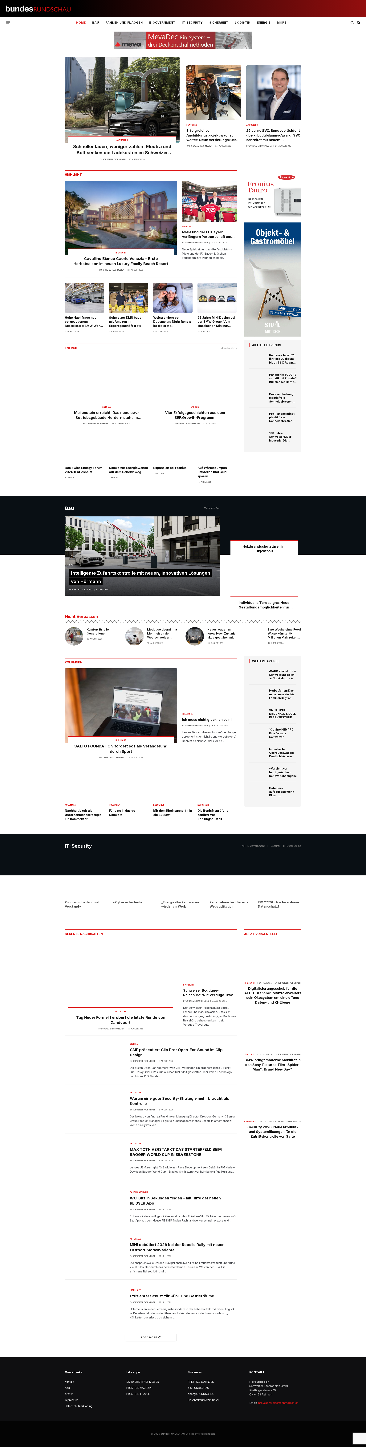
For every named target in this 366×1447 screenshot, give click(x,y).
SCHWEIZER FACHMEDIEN (142, 1381)
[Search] (358, 22)
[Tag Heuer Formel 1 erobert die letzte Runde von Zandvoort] (120, 977)
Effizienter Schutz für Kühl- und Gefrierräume (172, 1296)
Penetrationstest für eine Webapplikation (229, 904)
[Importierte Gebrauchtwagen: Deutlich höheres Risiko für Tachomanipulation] (257, 752)
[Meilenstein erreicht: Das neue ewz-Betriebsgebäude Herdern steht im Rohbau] (106, 382)
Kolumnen (187, 714)
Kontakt (69, 1381)
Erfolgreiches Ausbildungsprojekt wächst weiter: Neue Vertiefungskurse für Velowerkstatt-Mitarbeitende (212, 135)
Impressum (71, 1400)
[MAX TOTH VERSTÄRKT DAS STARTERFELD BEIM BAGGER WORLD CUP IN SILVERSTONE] (95, 1158)
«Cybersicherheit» (127, 902)
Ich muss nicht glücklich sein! (207, 720)
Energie (263, 22)
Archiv (69, 1393)
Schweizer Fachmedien (114, 159)
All (243, 845)
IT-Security (192, 22)
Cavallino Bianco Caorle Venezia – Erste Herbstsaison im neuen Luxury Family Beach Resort (121, 261)
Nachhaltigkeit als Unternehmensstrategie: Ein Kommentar (83, 815)
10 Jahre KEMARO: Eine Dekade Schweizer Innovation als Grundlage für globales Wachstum (281, 733)
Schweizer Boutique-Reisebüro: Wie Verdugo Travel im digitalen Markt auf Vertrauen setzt (209, 992)
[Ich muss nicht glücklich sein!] (209, 688)
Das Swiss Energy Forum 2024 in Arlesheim (83, 470)
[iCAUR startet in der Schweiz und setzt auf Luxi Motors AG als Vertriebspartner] (257, 674)
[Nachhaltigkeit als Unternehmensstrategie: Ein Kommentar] (84, 785)
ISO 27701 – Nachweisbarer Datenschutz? (278, 904)
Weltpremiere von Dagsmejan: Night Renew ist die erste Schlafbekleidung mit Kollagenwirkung (172, 322)
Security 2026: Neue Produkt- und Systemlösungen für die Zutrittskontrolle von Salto (272, 1131)
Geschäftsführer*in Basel (203, 1400)
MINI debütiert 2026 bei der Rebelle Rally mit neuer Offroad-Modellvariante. (177, 1247)
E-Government (162, 22)
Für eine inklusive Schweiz (122, 813)
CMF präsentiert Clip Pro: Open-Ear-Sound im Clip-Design (177, 1052)
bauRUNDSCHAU (198, 1387)
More (281, 22)
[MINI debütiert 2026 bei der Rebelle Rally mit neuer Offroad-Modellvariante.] (95, 1255)
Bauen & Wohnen (139, 1192)
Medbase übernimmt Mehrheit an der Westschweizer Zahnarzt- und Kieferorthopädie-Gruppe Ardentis (162, 634)
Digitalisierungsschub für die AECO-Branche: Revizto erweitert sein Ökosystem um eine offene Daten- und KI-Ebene (272, 995)
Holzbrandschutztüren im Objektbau (264, 548)
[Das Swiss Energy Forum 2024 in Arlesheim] (84, 448)
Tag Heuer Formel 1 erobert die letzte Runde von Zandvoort (120, 1020)
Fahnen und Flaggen (124, 22)
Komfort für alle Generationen (98, 631)
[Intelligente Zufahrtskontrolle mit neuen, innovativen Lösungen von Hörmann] (142, 556)
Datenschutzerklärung (78, 1406)
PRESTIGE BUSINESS (201, 1381)
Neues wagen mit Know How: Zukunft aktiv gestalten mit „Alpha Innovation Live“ (221, 634)
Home (81, 22)
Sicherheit (219, 22)
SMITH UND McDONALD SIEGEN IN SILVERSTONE (282, 713)
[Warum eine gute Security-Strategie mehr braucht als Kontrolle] (95, 1109)
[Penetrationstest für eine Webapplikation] (231, 875)
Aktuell (106, 407)
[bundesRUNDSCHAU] (38, 8)
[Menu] (8, 22)
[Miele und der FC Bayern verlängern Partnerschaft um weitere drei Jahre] (209, 201)
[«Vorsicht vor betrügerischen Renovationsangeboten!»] (257, 772)
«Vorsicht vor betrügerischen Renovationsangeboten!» (286, 772)
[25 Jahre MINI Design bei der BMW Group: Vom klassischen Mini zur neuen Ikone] (217, 298)
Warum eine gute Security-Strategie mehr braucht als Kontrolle (179, 1101)
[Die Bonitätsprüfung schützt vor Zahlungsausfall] (217, 785)
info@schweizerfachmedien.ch (278, 1403)
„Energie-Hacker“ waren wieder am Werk (180, 904)
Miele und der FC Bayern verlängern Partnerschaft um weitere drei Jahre (206, 234)
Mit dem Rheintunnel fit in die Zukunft (172, 813)
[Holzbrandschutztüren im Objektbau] (264, 526)
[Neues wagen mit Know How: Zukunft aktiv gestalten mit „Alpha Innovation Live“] (194, 636)
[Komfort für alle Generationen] (74, 636)
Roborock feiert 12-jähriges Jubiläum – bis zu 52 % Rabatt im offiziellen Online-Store (282, 358)
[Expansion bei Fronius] (173, 448)
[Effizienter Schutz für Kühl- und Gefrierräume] (95, 1304)
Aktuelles (122, 140)
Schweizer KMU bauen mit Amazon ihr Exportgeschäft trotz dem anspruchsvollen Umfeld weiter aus (126, 322)
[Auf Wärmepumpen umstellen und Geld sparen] (217, 448)
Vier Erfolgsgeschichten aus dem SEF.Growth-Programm (195, 415)
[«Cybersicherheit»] (134, 875)
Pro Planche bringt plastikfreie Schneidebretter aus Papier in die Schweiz (282, 397)
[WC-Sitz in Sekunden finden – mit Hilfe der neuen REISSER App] (95, 1207)
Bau (95, 22)
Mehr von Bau (212, 508)
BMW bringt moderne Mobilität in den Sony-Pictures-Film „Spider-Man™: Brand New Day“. (273, 1064)
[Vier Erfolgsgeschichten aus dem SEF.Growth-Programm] (195, 382)
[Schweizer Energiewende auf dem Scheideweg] (128, 448)
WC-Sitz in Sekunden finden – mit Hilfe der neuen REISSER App (175, 1201)
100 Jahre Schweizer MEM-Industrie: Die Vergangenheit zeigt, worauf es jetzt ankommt (280, 436)
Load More (149, 1337)
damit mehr (227, 347)
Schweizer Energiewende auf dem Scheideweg (128, 470)
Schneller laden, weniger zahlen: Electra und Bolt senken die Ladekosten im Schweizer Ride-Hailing (122, 150)
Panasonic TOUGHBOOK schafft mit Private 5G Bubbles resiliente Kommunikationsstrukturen (288, 378)
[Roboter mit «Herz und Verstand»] (86, 875)
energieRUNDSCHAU (201, 1393)
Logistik (242, 22)
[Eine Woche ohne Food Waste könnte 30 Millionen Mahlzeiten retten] (255, 636)
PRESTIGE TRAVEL (138, 1393)
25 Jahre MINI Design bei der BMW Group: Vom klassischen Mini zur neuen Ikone (216, 322)
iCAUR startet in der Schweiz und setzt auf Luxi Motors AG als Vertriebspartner (282, 674)
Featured (191, 125)
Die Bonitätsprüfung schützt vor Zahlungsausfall (212, 815)
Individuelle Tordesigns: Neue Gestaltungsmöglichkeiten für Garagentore (264, 605)
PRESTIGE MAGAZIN (139, 1387)
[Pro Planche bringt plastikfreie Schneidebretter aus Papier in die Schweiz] (257, 397)
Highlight (121, 253)
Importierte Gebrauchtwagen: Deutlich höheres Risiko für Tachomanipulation (282, 752)
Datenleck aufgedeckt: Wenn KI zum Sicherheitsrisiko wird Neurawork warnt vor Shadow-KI (282, 791)
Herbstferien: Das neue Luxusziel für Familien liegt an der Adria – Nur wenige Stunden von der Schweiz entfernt (281, 694)
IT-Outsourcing (292, 845)
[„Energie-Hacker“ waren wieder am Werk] (183, 875)
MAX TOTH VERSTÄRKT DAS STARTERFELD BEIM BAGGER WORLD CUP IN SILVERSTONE (176, 1152)
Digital (134, 1044)
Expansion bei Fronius (169, 468)
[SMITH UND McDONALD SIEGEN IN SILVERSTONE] (257, 713)
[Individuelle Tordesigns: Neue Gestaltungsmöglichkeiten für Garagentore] (264, 582)
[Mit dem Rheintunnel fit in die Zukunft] (173, 785)
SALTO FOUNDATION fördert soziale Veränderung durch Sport (120, 749)
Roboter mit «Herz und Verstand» (82, 904)
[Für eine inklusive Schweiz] (128, 785)
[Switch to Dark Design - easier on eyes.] (352, 22)
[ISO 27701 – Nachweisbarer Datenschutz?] (279, 875)
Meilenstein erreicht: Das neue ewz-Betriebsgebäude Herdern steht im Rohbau (106, 415)
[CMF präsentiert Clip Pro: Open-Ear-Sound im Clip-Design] (95, 1060)
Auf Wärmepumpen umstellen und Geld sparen (212, 472)
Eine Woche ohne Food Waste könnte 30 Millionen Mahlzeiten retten (284, 634)
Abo (67, 1387)
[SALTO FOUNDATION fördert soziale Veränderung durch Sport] (121, 705)
